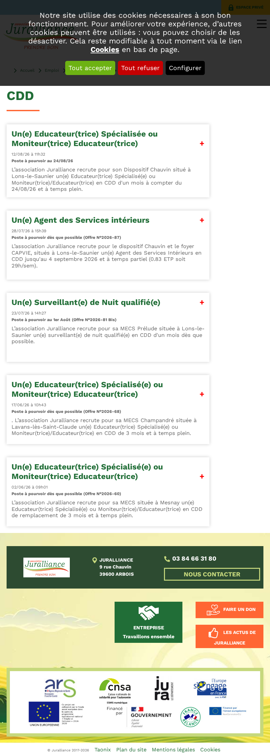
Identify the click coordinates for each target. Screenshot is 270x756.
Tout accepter (90, 68)
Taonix (102, 749)
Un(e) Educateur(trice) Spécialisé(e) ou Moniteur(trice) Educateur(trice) (87, 389)
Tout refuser (140, 68)
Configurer (185, 68)
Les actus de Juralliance (235, 638)
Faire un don (239, 609)
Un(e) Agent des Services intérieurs (80, 220)
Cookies (105, 49)
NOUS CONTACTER (212, 574)
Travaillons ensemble (149, 632)
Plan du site (131, 749)
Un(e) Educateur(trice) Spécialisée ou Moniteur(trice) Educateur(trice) (85, 138)
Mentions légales (173, 749)
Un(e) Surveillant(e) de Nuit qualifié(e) (86, 302)
